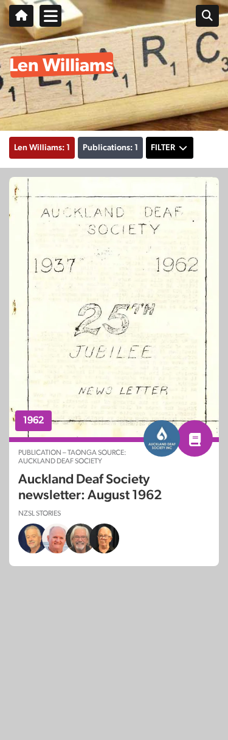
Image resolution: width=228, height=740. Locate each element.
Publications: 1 (110, 148)
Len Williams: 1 (42, 148)
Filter (163, 148)
